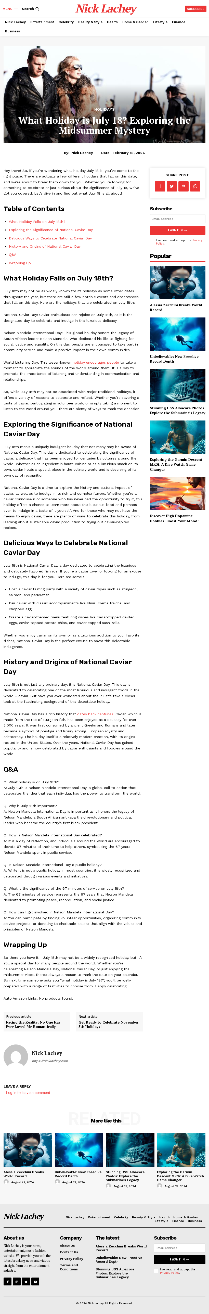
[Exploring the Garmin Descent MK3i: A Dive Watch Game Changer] (177, 437)
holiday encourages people (96, 362)
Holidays (104, 109)
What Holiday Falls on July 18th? (37, 222)
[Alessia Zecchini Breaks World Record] (177, 282)
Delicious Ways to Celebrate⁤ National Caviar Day (50, 238)
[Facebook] (160, 186)
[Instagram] (17, 1281)
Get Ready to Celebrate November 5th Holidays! (109, 1024)
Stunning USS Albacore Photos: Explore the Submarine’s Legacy (177, 410)
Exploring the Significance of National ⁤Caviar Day (51, 230)
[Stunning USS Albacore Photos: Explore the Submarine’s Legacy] (177, 385)
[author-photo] (7, 1182)
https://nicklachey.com (50, 1061)
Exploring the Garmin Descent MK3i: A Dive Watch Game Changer (176, 464)
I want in (175, 230)
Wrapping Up (20, 263)
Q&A (12, 254)
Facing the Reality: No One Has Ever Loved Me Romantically (33, 1024)
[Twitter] (172, 186)
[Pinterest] (183, 186)
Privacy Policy (169, 1272)
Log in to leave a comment (28, 1092)
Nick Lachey (82, 153)
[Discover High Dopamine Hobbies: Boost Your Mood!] (177, 494)
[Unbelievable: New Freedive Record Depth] (177, 334)
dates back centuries (95, 714)
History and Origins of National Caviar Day (45, 246)
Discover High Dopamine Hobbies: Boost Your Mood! (174, 518)
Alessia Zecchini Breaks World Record (24, 1174)
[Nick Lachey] (16, 1056)
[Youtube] (35, 1281)
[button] (31, 9)
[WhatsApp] (195, 186)
